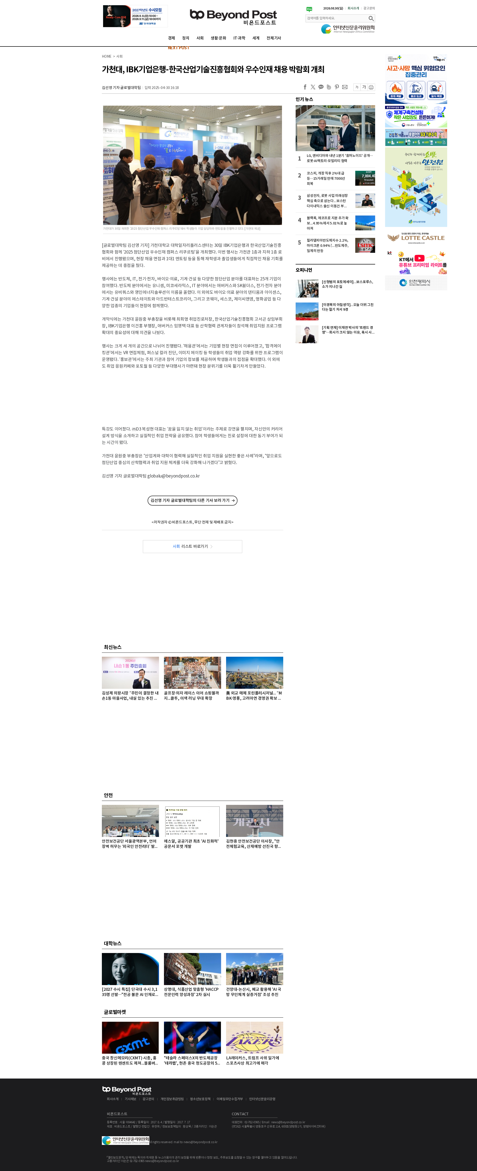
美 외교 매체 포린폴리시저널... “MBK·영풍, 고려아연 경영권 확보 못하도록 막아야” (254, 696)
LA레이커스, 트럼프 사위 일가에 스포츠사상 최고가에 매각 (252, 1061)
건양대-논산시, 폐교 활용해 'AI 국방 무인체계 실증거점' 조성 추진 (253, 992)
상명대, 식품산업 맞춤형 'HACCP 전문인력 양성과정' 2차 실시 (191, 992)
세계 (256, 38)
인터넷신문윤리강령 (262, 1099)
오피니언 (304, 270)
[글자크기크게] (364, 87)
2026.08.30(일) (333, 8)
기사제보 (130, 1099)
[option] (135, 16)
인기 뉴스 (304, 99)
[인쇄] (371, 87)
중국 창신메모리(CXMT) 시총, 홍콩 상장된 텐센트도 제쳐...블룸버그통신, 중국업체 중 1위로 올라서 (130, 1061)
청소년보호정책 (200, 1099)
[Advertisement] (192, 393)
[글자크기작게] (356, 87)
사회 (200, 38)
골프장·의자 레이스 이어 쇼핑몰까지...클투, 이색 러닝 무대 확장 (191, 696)
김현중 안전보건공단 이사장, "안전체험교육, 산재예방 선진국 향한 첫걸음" (254, 844)
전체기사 (274, 38)
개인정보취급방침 (172, 1099)
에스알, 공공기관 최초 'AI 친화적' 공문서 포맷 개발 (191, 844)
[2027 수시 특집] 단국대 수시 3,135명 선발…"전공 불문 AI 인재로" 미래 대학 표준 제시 (129, 992)
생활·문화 (218, 38)
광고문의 (369, 8)
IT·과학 (239, 38)
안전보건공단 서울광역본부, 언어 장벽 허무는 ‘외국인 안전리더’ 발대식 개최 (130, 844)
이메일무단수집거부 (230, 1099)
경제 (171, 38)
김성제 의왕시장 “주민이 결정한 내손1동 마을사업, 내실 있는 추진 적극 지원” (130, 696)
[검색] (371, 18)
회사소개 (353, 8)
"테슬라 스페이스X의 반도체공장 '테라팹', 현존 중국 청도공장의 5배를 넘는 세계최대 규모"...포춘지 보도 (192, 1061)
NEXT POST (179, 47)
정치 (186, 38)
